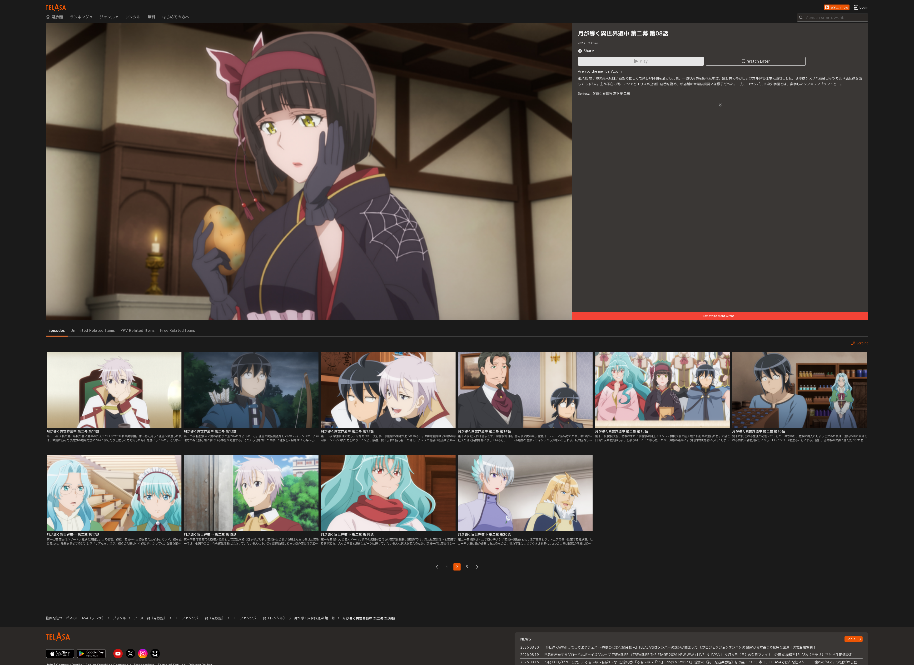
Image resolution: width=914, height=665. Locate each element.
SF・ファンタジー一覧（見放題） (199, 618)
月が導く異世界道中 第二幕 (609, 93)
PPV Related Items (137, 330)
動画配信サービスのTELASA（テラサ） (75, 618)
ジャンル (119, 618)
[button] (836, 7)
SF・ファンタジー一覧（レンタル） (259, 618)
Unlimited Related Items (92, 330)
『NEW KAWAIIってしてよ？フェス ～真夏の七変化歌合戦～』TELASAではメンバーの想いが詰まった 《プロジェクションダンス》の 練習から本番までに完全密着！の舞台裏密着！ (680, 647)
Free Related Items (177, 330)
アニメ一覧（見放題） (150, 618)
